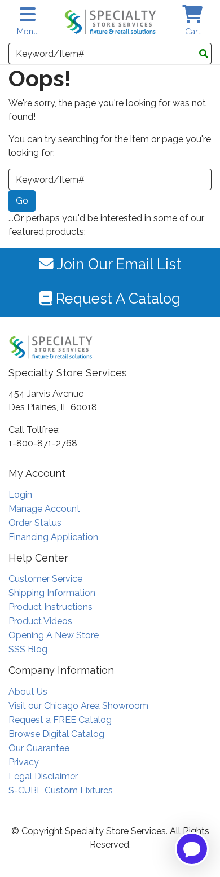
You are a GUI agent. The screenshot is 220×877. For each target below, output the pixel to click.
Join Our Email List (117, 264)
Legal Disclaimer (43, 776)
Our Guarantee (38, 748)
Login (20, 494)
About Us (27, 691)
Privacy (23, 762)
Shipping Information (51, 592)
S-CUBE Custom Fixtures (60, 790)
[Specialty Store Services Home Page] (110, 22)
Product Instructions (50, 607)
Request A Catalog (116, 298)
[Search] (204, 54)
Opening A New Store (53, 635)
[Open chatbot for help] (192, 849)
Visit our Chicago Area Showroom (78, 705)
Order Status (34, 523)
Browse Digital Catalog (56, 734)
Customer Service (45, 578)
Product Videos (40, 621)
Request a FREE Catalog (60, 719)
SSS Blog (27, 649)
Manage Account (44, 508)
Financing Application (53, 537)
